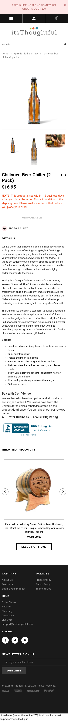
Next (65, 175)
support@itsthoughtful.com (18, 624)
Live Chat (7, 619)
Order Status (9, 602)
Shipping (7, 611)
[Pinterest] (24, 640)
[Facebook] (5, 640)
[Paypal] (49, 690)
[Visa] (6, 690)
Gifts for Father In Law (26, 53)
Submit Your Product (13, 588)
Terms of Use (43, 588)
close (65, 5)
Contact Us (8, 615)
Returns (6, 606)
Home (5, 53)
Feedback (7, 584)
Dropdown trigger (34, 18)
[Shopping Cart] (56, 18)
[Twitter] (15, 640)
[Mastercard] (33, 690)
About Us (7, 579)
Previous (61, 175)
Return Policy (43, 584)
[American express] (18, 690)
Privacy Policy (43, 579)
